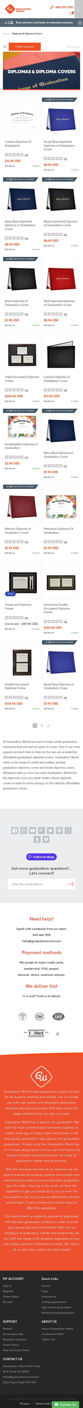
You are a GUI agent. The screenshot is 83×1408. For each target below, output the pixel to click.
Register (8, 1291)
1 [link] (35, 725)
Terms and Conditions (49, 1403)
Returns (7, 1328)
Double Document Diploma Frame (17, 686)
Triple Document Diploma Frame (22, 379)
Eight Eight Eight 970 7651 (19, 1382)
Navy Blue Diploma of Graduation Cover (58, 455)
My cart (7, 1302)
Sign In (7, 1286)
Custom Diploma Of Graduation (18, 143)
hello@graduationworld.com (41, 941)
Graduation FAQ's (53, 1334)
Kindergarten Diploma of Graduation (21, 446)
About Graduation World (57, 1328)
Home (6, 33)
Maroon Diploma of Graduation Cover (18, 530)
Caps (45, 1291)
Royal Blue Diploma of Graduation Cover (59, 686)
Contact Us (67, 1404)
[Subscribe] (71, 884)
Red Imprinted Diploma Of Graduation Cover (59, 303)
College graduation (54, 1302)
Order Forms (11, 1345)
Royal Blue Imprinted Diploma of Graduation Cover (59, 145)
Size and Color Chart (16, 1350)
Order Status (11, 1296)
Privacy (24, 1403)
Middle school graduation (58, 1312)
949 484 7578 (42, 935)
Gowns (46, 1286)
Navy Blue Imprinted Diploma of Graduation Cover (20, 225)
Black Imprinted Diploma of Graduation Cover (60, 223)
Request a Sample (14, 1339)
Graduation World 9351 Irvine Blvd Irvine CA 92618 (21, 1368)
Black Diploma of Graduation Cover (17, 303)
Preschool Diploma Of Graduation (58, 530)
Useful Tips (48, 1339)
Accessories (49, 1296)
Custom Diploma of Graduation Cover (57, 379)
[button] (79, 9)
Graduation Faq (13, 1334)
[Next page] (48, 725)
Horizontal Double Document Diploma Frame (57, 608)
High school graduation (56, 1307)
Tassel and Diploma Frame (18, 606)
